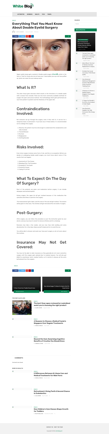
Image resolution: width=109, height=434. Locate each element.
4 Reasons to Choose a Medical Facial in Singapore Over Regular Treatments (50, 322)
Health (37, 14)
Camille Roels (39, 325)
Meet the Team (58, 427)
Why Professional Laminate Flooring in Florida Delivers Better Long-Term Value (84, 44)
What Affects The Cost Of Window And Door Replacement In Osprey (88, 64)
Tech (43, 14)
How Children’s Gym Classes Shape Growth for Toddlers (51, 410)
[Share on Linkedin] (32, 36)
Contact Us (49, 427)
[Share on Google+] (27, 36)
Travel (49, 14)
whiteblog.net (59, 431)
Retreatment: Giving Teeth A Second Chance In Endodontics (52, 392)
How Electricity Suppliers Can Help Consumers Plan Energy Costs (88, 111)
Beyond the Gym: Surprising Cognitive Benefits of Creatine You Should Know (49, 340)
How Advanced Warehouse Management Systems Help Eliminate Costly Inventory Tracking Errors (88, 83)
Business (29, 14)
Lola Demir (38, 395)
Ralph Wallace (39, 413)
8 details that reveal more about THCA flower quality (88, 72)
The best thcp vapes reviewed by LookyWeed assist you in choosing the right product (52, 304)
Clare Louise (38, 307)
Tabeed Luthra (39, 343)
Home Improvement (83, 39)
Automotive (20, 14)
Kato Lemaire (20, 31)
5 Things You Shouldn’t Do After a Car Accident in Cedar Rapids (88, 102)
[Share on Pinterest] (29, 36)
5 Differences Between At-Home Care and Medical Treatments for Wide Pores (51, 374)
